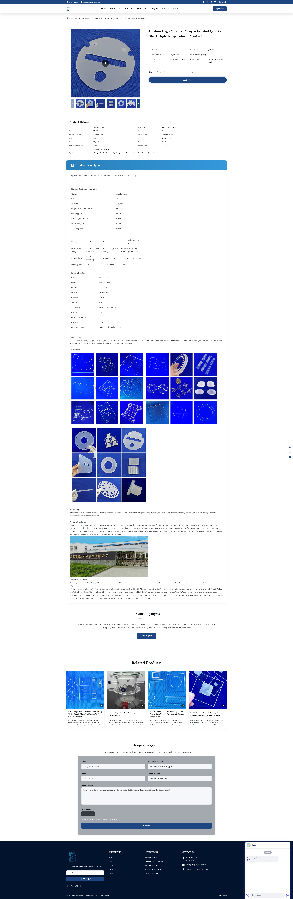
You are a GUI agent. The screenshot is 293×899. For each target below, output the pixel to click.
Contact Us (112, 869)
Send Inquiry (146, 635)
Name (83, 773)
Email (84, 761)
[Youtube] (215, 2)
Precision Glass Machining (154, 861)
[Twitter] (207, 2)
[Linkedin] (211, 2)
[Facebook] (204, 2)
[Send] (287, 895)
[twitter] (72, 886)
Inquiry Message (88, 785)
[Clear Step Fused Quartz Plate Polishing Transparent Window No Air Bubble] (105, 63)
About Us (141, 8)
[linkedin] (81, 886)
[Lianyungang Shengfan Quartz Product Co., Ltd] (68, 8)
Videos (128, 8)
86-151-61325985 (192, 857)
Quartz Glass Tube (151, 865)
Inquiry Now (220, 8)
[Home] (67, 18)
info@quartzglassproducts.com (91, 2)
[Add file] (247, 895)
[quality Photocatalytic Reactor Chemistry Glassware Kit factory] (126, 690)
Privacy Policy (223, 895)
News (176, 8)
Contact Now (85, 725)
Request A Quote (160, 8)
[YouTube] (289, 457)
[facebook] (67, 886)
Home (103, 8)
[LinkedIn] (289, 452)
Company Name (154, 773)
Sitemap (111, 873)
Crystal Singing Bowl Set (153, 869)
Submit (146, 826)
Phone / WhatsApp (155, 761)
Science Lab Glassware (152, 873)
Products (115, 8)
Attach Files (86, 809)
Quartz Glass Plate (85, 18)
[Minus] (287, 845)
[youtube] (76, 886)
